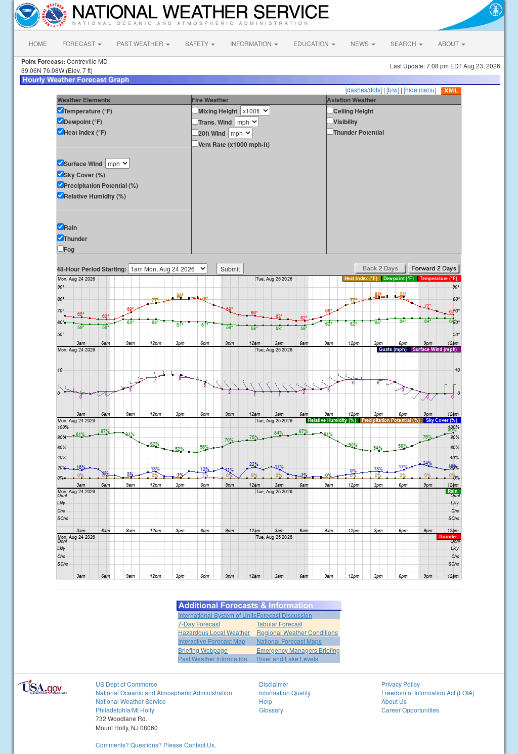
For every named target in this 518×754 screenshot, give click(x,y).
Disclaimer (273, 684)
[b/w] (392, 89)
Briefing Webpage (203, 650)
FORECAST (79, 43)
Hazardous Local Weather (214, 632)
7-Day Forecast (199, 623)
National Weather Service (131, 701)
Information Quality (285, 692)
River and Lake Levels (287, 658)
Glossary (271, 709)
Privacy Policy (400, 684)
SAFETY (197, 43)
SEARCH (404, 43)
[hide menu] (420, 89)
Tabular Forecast (279, 623)
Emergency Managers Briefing (298, 650)
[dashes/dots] (364, 89)
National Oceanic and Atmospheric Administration (164, 692)
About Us (394, 701)
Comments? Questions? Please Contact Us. (156, 744)
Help (265, 701)
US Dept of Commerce (126, 684)
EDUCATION (311, 43)
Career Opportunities (410, 709)
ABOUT (449, 43)
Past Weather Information (212, 658)
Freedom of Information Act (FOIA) (427, 692)
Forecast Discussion (284, 615)
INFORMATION (251, 43)
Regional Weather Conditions (297, 632)
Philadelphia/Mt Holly (125, 709)
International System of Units (217, 615)
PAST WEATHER (141, 43)
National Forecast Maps (289, 641)
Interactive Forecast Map (211, 641)
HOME (38, 43)
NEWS (360, 43)
